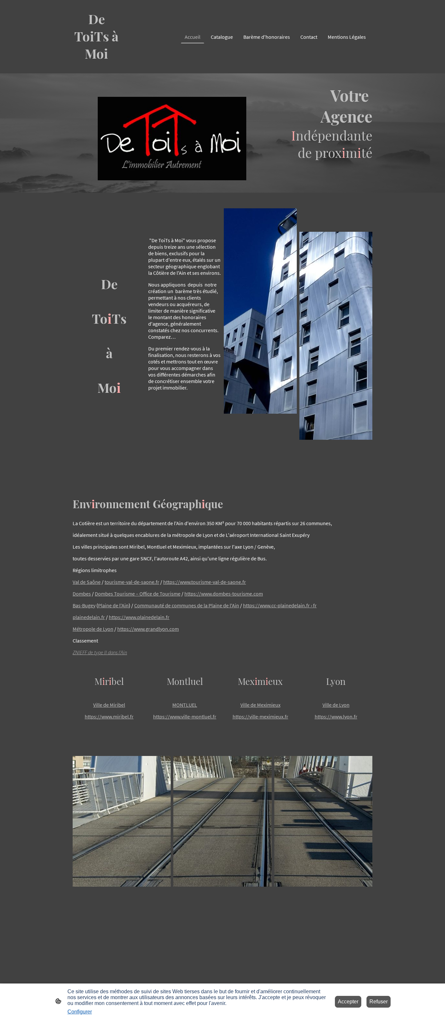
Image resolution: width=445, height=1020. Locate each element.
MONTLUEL (184, 705)
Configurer (79, 1011)
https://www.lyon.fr (336, 716)
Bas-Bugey (84, 605)
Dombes (82, 593)
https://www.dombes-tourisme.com (223, 593)
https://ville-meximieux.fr (260, 716)
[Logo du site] (97, 68)
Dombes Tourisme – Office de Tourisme (137, 593)
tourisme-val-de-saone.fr (132, 582)
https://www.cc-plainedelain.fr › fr (280, 605)
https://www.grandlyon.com (148, 629)
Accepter (348, 1001)
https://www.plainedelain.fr (139, 617)
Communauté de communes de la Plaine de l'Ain (186, 605)
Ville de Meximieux (260, 705)
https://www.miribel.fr (109, 716)
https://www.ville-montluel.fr (184, 716)
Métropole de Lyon (93, 629)
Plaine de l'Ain (113, 605)
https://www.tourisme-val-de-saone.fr (204, 582)
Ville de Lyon (336, 705)
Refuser (378, 1001)
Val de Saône (87, 582)
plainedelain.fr (89, 617)
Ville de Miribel (109, 705)
